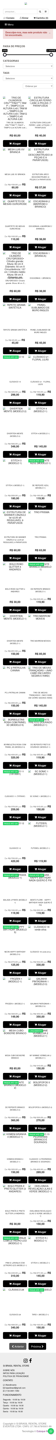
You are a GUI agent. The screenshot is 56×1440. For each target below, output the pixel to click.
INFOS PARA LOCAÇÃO (14, 1373)
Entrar (25, 17)
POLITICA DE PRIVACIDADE (16, 1376)
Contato (10, 17)
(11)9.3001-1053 (12, 1390)
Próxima (36, 1346)
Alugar (16, 143)
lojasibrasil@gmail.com (16, 1387)
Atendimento (10, 1384)
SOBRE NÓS (9, 1370)
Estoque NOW (44, 1431)
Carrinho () (42, 17)
